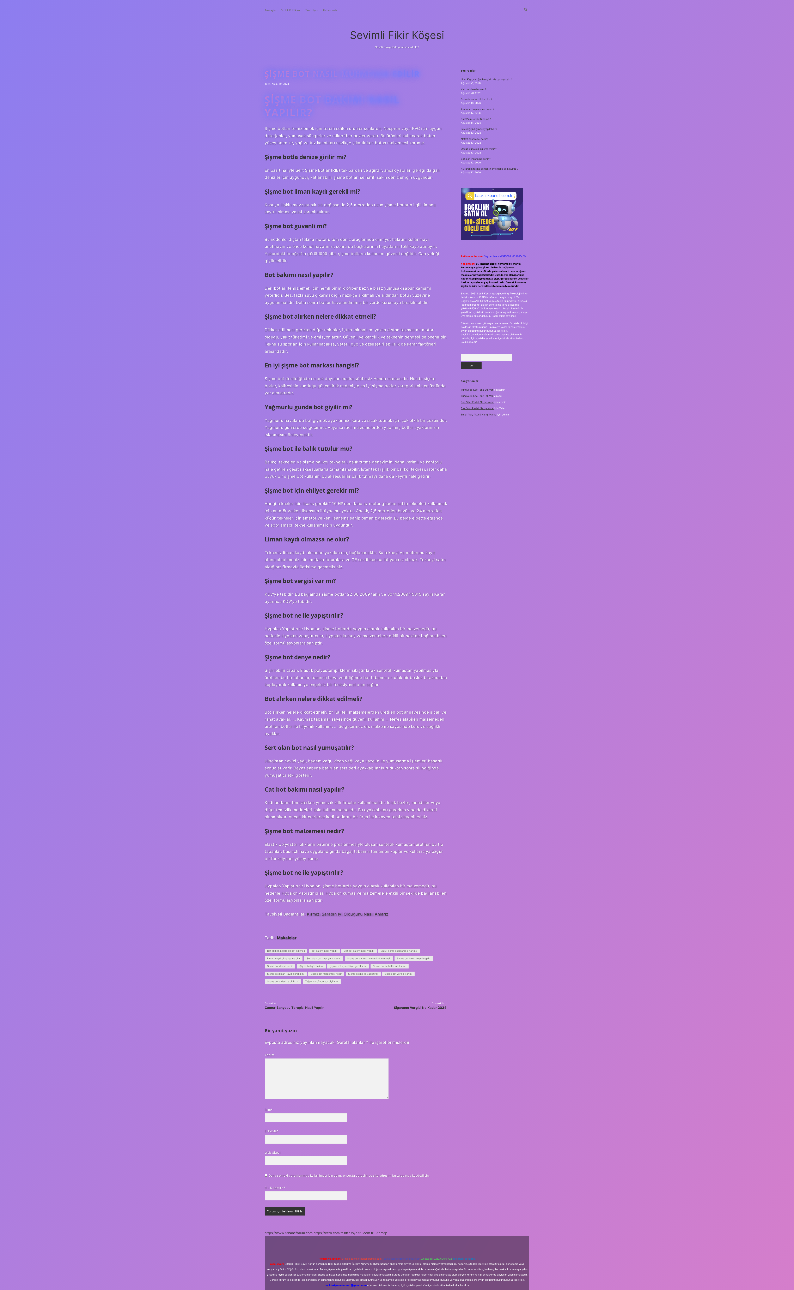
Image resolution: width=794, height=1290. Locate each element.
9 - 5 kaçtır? (275, 1187)
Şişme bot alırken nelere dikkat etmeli (368, 958)
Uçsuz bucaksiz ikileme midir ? (478, 148)
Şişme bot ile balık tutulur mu (389, 966)
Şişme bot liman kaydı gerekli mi (285, 973)
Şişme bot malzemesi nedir (326, 973)
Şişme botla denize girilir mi (283, 981)
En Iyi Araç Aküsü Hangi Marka (478, 414)
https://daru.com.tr (358, 1233)
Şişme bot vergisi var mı (398, 973)
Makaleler (287, 937)
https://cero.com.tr (328, 1233)
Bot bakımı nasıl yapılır (324, 950)
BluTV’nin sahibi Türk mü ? (476, 119)
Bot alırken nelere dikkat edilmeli (286, 950)
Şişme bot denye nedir (280, 966)
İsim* (269, 1109)
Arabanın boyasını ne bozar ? (477, 109)
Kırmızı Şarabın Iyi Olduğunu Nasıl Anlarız (347, 914)
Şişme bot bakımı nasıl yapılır (413, 958)
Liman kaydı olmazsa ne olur (283, 958)
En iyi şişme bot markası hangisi (399, 950)
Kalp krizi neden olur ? (473, 89)
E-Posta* (271, 1131)
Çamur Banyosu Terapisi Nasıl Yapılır (294, 1008)
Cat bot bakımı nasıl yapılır (359, 950)
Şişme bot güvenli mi (311, 966)
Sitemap (380, 1233)
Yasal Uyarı (311, 10)
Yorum (269, 1055)
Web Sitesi (272, 1152)
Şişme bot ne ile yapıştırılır (363, 973)
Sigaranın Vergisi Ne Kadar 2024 (420, 1008)
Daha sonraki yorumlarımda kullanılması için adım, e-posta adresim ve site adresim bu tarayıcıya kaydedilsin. (349, 1175)
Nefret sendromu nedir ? (474, 138)
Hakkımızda (330, 10)
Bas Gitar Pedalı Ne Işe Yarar (477, 402)
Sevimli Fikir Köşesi (397, 35)
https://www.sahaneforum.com (289, 1233)
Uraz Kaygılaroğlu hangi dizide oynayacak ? (486, 79)
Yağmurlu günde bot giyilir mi (321, 981)
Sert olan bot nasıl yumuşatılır (324, 958)
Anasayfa (270, 10)
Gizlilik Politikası (290, 10)
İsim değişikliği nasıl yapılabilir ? (479, 129)
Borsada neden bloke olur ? (476, 99)
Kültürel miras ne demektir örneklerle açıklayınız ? (489, 168)
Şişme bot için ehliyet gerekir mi (348, 966)
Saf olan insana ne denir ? (475, 158)
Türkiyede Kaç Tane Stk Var (477, 389)
